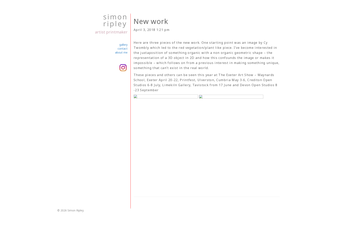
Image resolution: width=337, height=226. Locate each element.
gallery (123, 44)
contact (123, 48)
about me (121, 52)
